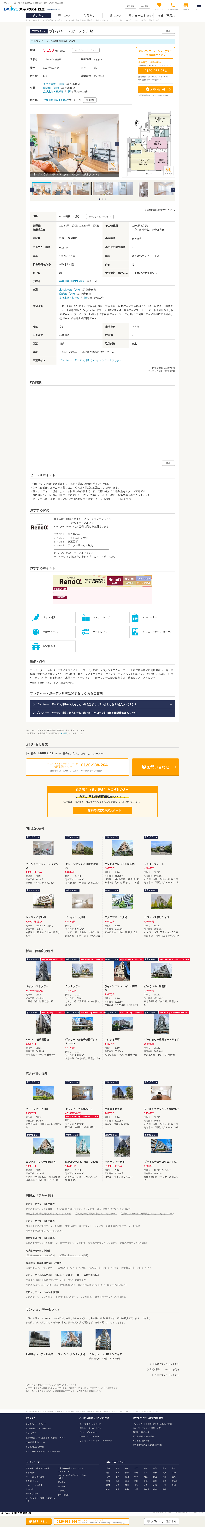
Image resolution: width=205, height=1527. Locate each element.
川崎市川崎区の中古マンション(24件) (75, 1209)
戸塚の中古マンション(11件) (134, 1243)
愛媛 (164, 1473)
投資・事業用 (166, 15)
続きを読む (125, 499)
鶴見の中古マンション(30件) (103, 1267)
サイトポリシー (32, 1433)
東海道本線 (49, 84)
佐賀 (164, 1485)
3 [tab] (105, 199)
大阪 (146, 1477)
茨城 (117, 1473)
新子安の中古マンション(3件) (136, 1267)
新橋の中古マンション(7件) (39, 1243)
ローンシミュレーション (86, 50)
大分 (174, 1473)
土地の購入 (30, 1489)
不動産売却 (30, 1473)
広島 (155, 1481)
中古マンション (32, 1481)
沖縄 (174, 1485)
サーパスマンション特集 (89, 1436)
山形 (108, 1489)
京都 (146, 1473)
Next (117, 144)
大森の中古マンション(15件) (40, 1267)
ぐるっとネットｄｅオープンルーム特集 (95, 1441)
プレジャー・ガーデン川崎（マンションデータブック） (90, 360)
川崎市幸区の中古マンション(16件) (123, 1226)
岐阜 (136, 1477)
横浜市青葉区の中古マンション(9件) (44, 1226)
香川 (164, 1468)
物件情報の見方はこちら (161, 210)
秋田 (108, 1485)
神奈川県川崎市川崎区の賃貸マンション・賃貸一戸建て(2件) (56, 1280)
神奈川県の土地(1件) (64, 1285)
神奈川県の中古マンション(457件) (114, 1209)
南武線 (47, 87)
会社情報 (144, 6)
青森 (108, 1473)
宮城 (108, 1481)
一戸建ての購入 (32, 1494)
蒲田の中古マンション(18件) (72, 1267)
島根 (155, 1473)
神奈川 (128, 1473)
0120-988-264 (155, 71)
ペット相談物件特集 (141, 1441)
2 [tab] (102, 199)
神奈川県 (48, 99)
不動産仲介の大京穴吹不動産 (37, 1468)
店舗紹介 (61, 1482)
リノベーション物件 (34, 1485)
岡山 (155, 1477)
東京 (127, 1468)
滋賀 (146, 1468)
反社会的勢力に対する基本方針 (38, 1428)
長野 (136, 1473)
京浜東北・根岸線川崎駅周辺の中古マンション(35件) (147, 1213)
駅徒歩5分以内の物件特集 (143, 1436)
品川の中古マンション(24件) (70, 1243)
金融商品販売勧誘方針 (35, 1447)
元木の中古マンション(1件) (39, 1209)
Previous (32, 144)
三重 (136, 1489)
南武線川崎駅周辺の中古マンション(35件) (96, 1213)
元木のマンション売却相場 (39, 1297)
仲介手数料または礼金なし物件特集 (147, 1445)
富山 (127, 1481)
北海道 (109, 1468)
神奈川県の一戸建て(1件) (38, 1285)
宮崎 (174, 1477)
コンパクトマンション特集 (90, 1424)
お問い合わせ (63, 1495)
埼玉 (117, 1485)
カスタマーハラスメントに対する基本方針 (43, 1452)
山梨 (136, 1468)
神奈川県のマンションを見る (164, 1369)
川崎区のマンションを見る (165, 1364)
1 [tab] (99, 199)
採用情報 (130, 6)
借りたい (90, 15)
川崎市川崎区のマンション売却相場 (74, 1297)
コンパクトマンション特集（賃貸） (147, 1428)
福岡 (164, 1481)
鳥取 (155, 1468)
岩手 (108, 1477)
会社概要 (63, 733)
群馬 (117, 1481)
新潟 (127, 1477)
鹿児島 (175, 1481)
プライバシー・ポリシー (36, 1424)
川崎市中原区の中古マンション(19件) (44, 1230)
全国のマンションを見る (167, 1375)
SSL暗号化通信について (36, 1442)
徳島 (155, 1489)
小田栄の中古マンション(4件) (73, 1255)
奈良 (146, 1485)
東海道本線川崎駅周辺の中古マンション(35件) (49, 1213)
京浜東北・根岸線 (53, 91)
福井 (127, 1489)
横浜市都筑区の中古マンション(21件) (84, 1226)
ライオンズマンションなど (90, 1432)
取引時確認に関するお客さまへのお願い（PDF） (46, 1438)
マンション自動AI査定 (35, 1477)
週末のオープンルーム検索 (90, 1428)
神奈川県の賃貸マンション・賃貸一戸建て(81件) (102, 1285)
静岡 (136, 1481)
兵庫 (146, 1481)
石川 (127, 1485)
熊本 (174, 1468)
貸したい (115, 15)
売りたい (64, 15)
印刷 (168, 31)
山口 (155, 1485)
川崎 (61, 84)
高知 (164, 1477)
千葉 (117, 1489)
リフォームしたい (141, 15)
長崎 (164, 1489)
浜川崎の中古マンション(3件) (40, 1255)
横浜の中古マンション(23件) (102, 1243)
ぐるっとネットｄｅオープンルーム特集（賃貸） (153, 1424)
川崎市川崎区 (60, 99)
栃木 (117, 1477)
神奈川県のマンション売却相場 (110, 1297)
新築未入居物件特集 (141, 1432)
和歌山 (146, 1489)
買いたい (39, 15)
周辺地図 (90, 100)
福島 (117, 1468)
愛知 (136, 1485)
